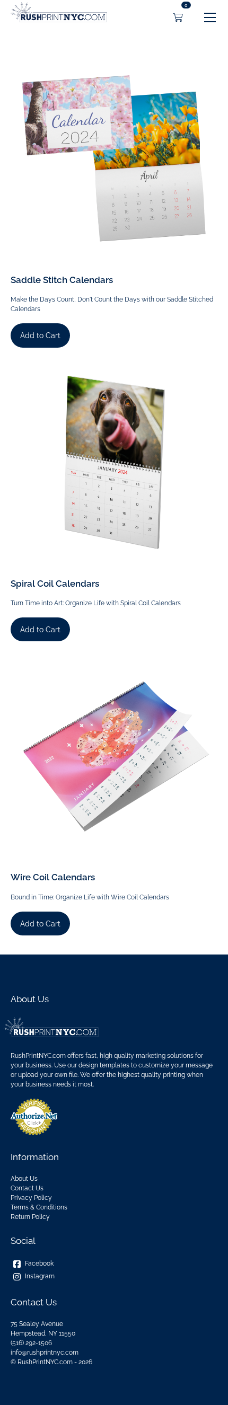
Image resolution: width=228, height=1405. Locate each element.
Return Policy (30, 1217)
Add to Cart (40, 335)
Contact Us (27, 1188)
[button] (209, 17)
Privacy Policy (31, 1197)
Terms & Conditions (39, 1207)
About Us (24, 1178)
